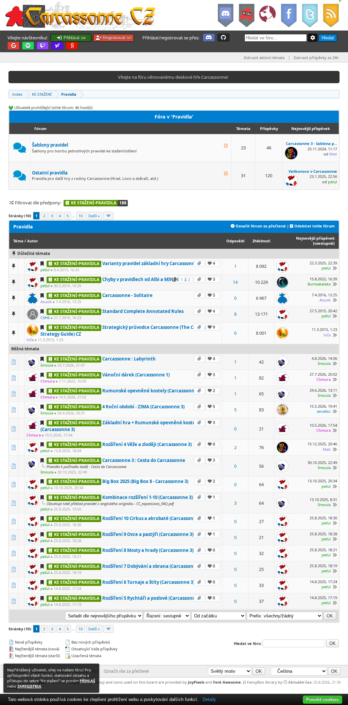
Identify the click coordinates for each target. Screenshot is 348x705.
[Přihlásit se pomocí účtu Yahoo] (57, 46)
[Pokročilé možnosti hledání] (312, 38)
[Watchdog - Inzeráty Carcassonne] (267, 15)
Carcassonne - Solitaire (127, 295)
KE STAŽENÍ (42, 94)
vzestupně (323, 243)
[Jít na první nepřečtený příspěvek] (43, 263)
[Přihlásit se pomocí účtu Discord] (209, 37)
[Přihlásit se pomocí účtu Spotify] (28, 46)
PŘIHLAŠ (87, 680)
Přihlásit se (74, 37)
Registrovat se (116, 37)
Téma (18, 240)
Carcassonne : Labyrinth (129, 359)
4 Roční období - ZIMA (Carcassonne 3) (143, 407)
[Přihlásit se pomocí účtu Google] (13, 46)
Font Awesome (227, 682)
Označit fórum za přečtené (261, 225)
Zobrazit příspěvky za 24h (316, 57)
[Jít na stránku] (108, 216)
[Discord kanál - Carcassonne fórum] (225, 15)
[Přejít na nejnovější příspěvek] (334, 268)
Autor (32, 240)
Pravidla (68, 94)
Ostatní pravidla (50, 173)
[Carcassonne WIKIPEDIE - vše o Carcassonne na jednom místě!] (246, 15)
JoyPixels (196, 682)
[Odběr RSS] (331, 15)
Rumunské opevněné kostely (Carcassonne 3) (152, 391)
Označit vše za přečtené (126, 671)
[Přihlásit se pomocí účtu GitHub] (223, 37)
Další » (94, 215)
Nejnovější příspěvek (315, 238)
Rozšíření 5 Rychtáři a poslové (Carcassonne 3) (152, 598)
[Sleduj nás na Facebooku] (288, 15)
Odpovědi (235, 240)
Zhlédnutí (261, 240)
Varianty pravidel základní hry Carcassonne (150, 263)
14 (235, 282)
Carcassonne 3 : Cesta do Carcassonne (143, 460)
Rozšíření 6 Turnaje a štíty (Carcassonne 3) (148, 582)
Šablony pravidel (50, 145)
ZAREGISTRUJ (29, 686)
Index (17, 94)
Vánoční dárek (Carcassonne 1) (136, 375)
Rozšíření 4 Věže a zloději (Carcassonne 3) (147, 444)
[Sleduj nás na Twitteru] (309, 15)
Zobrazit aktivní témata (264, 57)
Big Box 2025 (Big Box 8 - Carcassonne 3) (145, 481)
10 (81, 215)
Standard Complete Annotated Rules (143, 311)
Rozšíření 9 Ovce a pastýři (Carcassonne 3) (147, 534)
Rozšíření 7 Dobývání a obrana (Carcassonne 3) (153, 566)
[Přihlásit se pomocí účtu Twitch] (43, 46)
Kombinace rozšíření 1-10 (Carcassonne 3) (147, 497)
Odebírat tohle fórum (314, 225)
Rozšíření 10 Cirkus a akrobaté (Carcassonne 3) (153, 518)
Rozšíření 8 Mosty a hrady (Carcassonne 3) (147, 550)
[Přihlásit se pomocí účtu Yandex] (72, 46)
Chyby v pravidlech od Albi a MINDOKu (144, 279)
